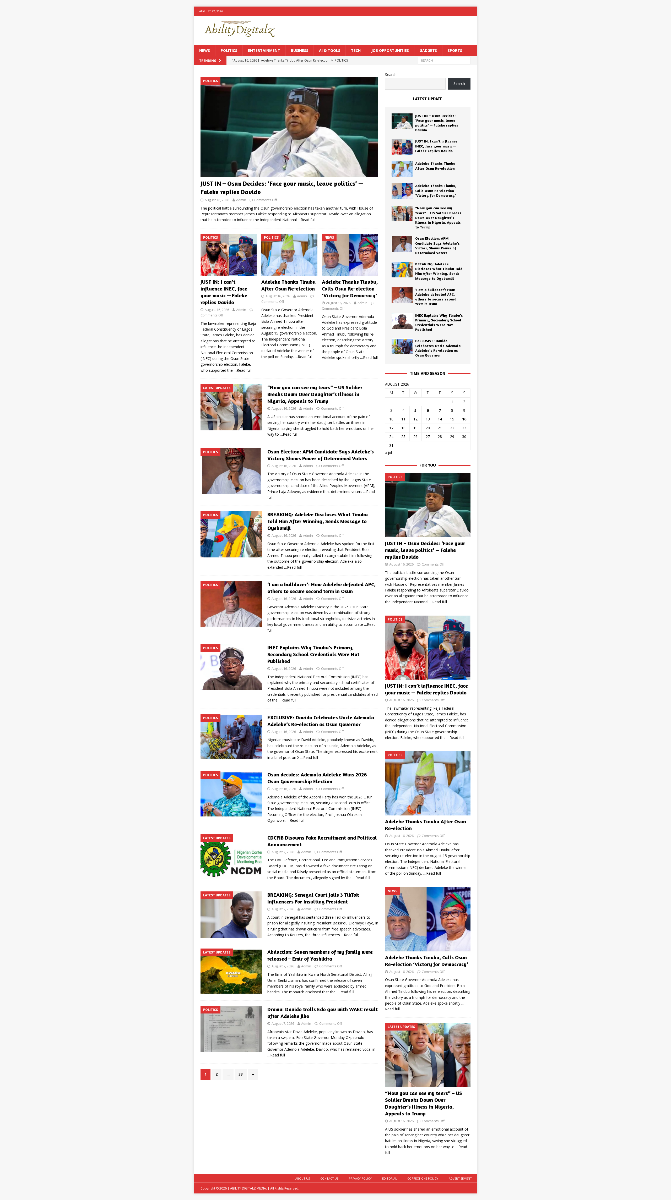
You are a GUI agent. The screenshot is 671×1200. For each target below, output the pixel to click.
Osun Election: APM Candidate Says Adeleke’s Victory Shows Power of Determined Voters (320, 455)
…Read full (306, 219)
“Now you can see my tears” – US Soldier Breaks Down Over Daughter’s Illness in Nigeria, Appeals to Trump (314, 394)
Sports (455, 50)
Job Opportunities (390, 50)
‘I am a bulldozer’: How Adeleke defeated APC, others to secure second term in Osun (321, 587)
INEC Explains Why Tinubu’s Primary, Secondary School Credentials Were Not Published (313, 654)
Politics (229, 50)
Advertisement (460, 1178)
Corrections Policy (422, 1178)
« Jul (388, 452)
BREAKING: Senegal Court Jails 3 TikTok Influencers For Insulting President (313, 898)
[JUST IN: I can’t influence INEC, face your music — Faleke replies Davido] (229, 255)
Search (391, 74)
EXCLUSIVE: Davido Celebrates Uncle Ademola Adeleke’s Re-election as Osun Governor (320, 720)
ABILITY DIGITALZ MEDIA (248, 1188)
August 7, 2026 (283, 852)
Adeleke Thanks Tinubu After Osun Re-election (288, 285)
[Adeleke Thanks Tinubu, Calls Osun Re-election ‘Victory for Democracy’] (350, 255)
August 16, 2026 (217, 200)
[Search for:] (444, 60)
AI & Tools (329, 50)
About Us (302, 1178)
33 (241, 1074)
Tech (356, 50)
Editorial (389, 1178)
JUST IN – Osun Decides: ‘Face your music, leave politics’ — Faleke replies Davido (436, 122)
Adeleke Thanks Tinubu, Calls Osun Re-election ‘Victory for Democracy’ (350, 288)
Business (299, 50)
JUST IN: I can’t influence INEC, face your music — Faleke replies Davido (224, 291)
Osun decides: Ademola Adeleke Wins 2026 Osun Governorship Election (317, 778)
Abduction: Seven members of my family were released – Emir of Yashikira (320, 955)
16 (464, 419)
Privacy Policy (360, 1178)
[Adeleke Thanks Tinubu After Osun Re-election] (289, 255)
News (204, 50)
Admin (241, 200)
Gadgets (428, 50)
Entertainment (264, 50)
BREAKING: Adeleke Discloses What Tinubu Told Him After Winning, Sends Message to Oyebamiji (317, 521)
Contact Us (329, 1178)
